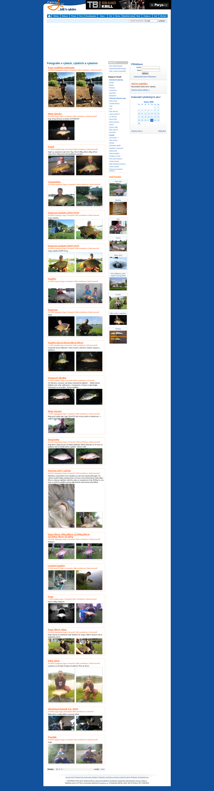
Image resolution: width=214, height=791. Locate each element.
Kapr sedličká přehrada (61, 67)
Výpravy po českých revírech (116, 170)
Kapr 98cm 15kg (57, 629)
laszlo (57, 116)
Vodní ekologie (114, 153)
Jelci (110, 109)
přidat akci (162, 131)
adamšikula (58, 414)
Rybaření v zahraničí (116, 148)
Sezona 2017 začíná (59, 470)
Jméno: (139, 67)
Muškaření (112, 96)
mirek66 (57, 149)
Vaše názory (113, 140)
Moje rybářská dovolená (117, 164)
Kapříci (52, 279)
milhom (57, 380)
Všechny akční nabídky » (140, 90)
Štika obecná (113, 130)
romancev (59, 184)
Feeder (111, 82)
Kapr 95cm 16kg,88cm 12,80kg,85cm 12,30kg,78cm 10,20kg (69, 535)
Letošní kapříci (56, 565)
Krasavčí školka (57, 378)
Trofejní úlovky (114, 161)
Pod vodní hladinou (115, 159)
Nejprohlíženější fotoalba (117, 68)
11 (62, 769)
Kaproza (53, 309)
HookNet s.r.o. (103, 783)
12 (59, 769)
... (64, 769)
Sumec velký (113, 127)
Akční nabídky (139, 83)
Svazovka (53, 439)
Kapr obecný (113, 111)
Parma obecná (114, 122)
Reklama (134, 777)
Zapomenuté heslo (140, 76)
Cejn (110, 106)
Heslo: (139, 70)
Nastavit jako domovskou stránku (86, 777)
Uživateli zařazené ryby (117, 98)
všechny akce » (137, 131)
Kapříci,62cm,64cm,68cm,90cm (65, 342)
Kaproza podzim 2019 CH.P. (63, 212)
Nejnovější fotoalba (115, 66)
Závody (111, 143)
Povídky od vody (114, 156)
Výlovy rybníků (114, 166)
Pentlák (52, 737)
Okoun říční (113, 119)
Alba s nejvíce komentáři (117, 71)
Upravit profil (69, 777)
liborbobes (58, 442)
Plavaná (112, 88)
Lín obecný (113, 117)
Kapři (51, 146)
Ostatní (111, 135)
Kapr (66, 70)
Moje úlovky (55, 113)
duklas (56, 599)
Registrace (152, 76)
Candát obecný (114, 103)
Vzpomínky (54, 182)
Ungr (56, 711)
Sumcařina (113, 90)
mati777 (56, 568)
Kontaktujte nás (143, 777)
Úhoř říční (112, 132)
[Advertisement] (107, 40)
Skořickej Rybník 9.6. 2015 (63, 709)
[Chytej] (58, 9)
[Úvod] (49, 16)
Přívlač (111, 85)
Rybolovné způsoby (116, 80)
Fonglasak (58, 663)
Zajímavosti (113, 151)
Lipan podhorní (114, 114)
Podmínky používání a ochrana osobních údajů (114, 777)
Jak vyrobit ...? (114, 138)
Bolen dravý (113, 101)
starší (103, 769)
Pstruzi (111, 124)
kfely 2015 (54, 661)
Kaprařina (112, 93)
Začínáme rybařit (114, 145)
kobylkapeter (59, 70)
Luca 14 (57, 281)
